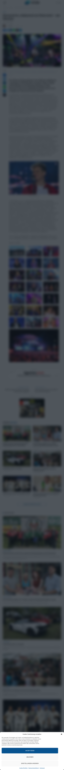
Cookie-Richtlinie (23, 768)
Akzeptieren (29, 750)
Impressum (42, 768)
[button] (61, 734)
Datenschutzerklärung (33, 768)
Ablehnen (29, 757)
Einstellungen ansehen (29, 763)
